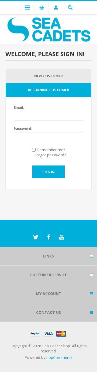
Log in (49, 172)
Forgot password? (50, 154)
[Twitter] (35, 237)
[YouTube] (61, 237)
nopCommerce (59, 357)
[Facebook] (48, 237)
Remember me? (51, 149)
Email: (19, 107)
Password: (23, 128)
